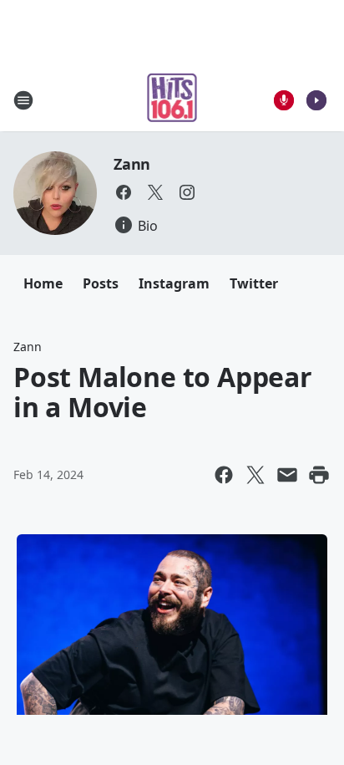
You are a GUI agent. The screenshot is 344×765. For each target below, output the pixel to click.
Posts (101, 283)
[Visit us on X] (155, 192)
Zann (132, 164)
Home (43, 283)
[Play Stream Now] (316, 100)
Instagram (174, 283)
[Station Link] (172, 100)
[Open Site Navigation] (23, 100)
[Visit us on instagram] (187, 192)
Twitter (254, 283)
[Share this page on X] (255, 475)
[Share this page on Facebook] (223, 475)
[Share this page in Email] (287, 475)
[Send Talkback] (284, 100)
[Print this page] (319, 475)
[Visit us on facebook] (124, 192)
